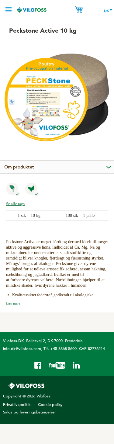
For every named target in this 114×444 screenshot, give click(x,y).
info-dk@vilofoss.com (22, 348)
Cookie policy (50, 404)
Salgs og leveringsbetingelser (29, 412)
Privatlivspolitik (17, 404)
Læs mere (13, 303)
